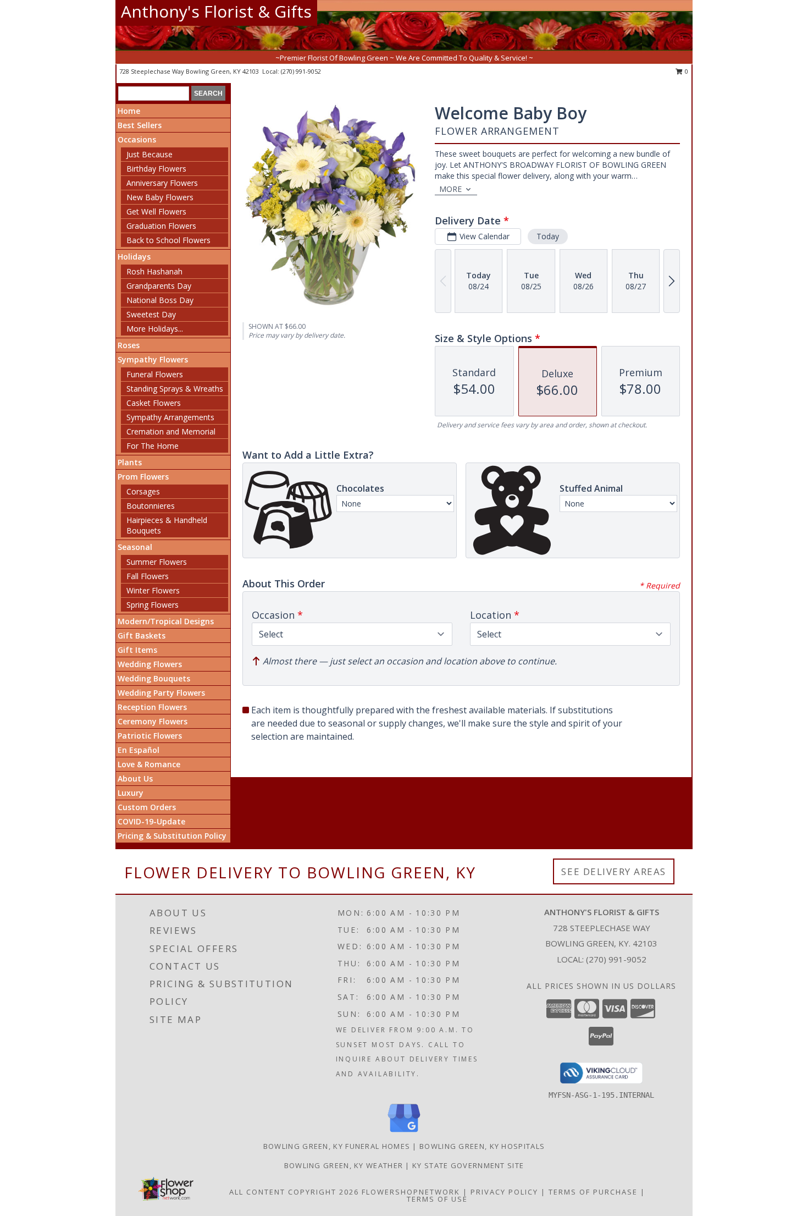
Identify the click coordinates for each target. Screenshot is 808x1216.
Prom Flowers (143, 476)
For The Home (152, 446)
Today (547, 236)
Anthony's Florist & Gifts (216, 11)
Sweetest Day (151, 314)
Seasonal (135, 547)
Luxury (130, 793)
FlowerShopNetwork (411, 1192)
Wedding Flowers (150, 664)
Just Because (149, 154)
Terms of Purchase (593, 1192)
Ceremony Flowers (152, 721)
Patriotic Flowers (150, 735)
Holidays (134, 256)
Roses (129, 345)
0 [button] (686, 71)
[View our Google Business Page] (404, 1132)
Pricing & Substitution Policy (172, 835)
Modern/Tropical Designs (166, 621)
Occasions (137, 139)
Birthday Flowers (156, 168)
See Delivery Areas (613, 871)
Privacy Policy (504, 1192)
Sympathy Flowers (153, 359)
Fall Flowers (147, 576)
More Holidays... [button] (154, 328)
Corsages (143, 491)
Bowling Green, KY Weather (343, 1165)
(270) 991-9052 (301, 71)
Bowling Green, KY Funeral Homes (336, 1146)
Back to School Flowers (168, 240)
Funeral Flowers (154, 374)
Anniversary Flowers (162, 183)
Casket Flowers (153, 403)
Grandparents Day (158, 285)
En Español (138, 750)
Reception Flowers (152, 707)
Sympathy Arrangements (170, 417)
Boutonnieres (150, 505)
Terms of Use (437, 1199)
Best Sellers (140, 125)
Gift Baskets (141, 635)
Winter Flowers (153, 590)
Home (129, 111)
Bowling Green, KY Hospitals (482, 1146)
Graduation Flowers (161, 226)
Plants (130, 462)
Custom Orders (147, 807)
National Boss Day (159, 300)
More (450, 189)
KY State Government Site (468, 1165)
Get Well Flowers (156, 211)
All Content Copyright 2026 (294, 1192)
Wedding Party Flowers (161, 692)
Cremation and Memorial (170, 431)
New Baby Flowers (159, 197)
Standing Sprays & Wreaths (174, 388)
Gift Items (137, 650)
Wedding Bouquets (154, 678)
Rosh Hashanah (154, 271)
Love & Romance (149, 764)
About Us (135, 778)
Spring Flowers (152, 604)
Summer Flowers (156, 562)
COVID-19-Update (151, 821)
